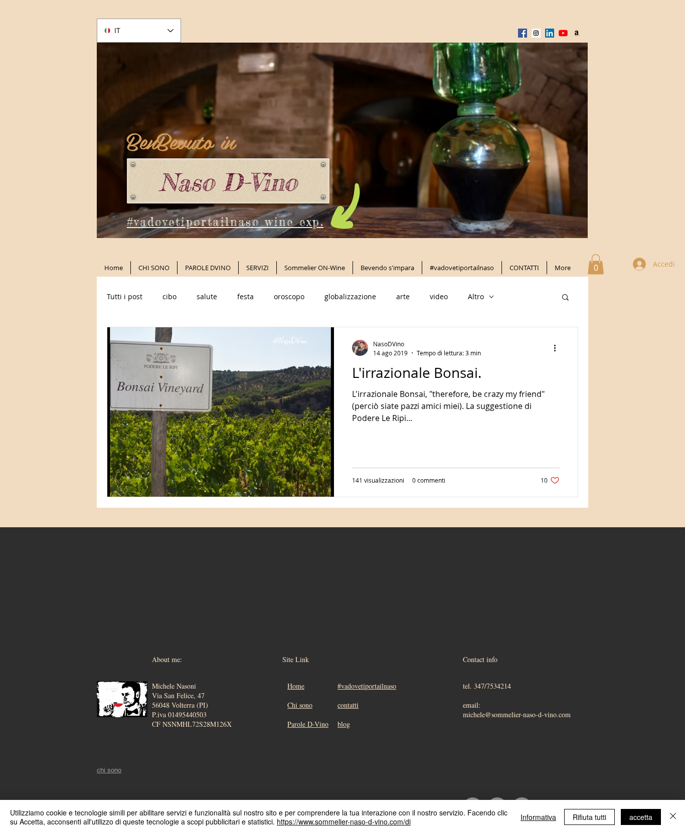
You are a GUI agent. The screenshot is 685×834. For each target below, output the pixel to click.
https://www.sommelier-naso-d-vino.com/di (344, 821)
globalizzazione (350, 296)
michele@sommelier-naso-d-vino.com (517, 714)
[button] (595, 264)
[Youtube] (563, 33)
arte (403, 296)
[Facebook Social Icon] (522, 33)
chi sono (109, 770)
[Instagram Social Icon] (536, 33)
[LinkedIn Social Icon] (549, 33)
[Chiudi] (673, 817)
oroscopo (289, 296)
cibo (169, 296)
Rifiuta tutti (589, 817)
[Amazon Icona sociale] (576, 33)
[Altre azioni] (558, 348)
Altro (476, 296)
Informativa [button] (538, 817)
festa (245, 296)
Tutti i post (124, 296)
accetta (640, 817)
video (439, 296)
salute (207, 296)
